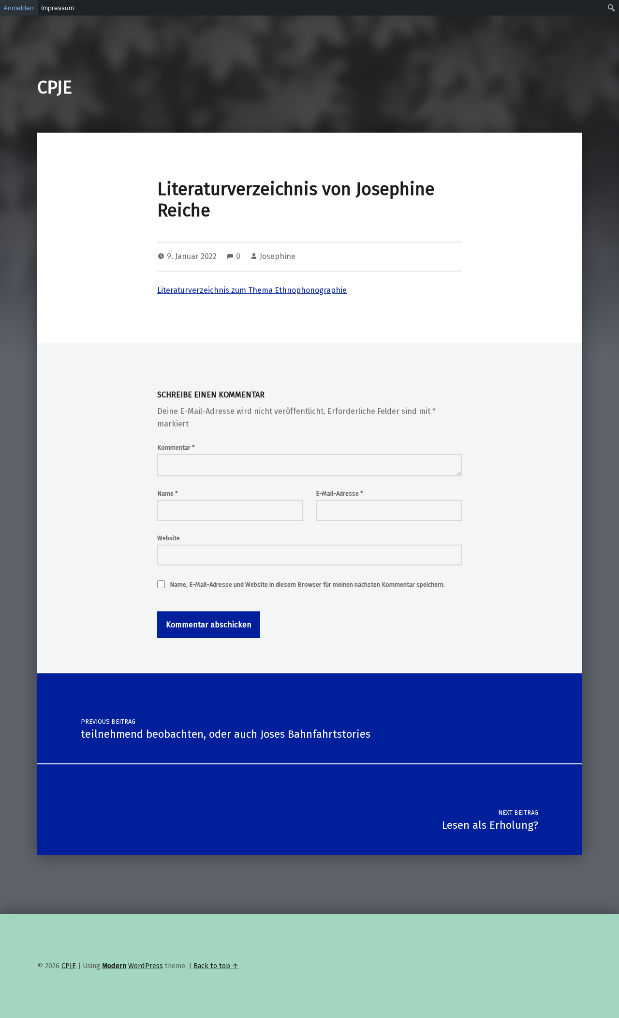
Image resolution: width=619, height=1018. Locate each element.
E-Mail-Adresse (339, 493)
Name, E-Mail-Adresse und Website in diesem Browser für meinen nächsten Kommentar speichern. (307, 584)
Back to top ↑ (215, 965)
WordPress (145, 965)
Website (168, 538)
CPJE (54, 87)
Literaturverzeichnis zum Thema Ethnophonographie (252, 290)
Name (167, 493)
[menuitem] (611, 7)
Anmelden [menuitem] (18, 8)
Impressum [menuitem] (57, 8)
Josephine (277, 256)
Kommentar (176, 447)
